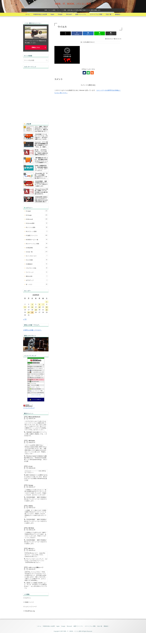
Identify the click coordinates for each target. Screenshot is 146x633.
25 (32, 312)
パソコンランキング (29, 408)
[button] (111, 33)
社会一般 (99, 626)
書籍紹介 (106, 626)
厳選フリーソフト (78, 626)
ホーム (39, 626)
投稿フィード (29, 602)
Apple (57, 626)
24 (28, 312)
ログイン (28, 598)
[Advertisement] (35, 93)
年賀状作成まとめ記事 (49, 626)
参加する (42, 396)
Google (63, 626)
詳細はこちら (36, 47)
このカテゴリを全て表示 (36, 394)
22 (46, 310)
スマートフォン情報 (90, 626)
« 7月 (25, 319)
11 (32, 307)
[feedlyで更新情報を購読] (88, 72)
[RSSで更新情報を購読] (92, 72)
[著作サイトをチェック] (84, 72)
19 (36, 310)
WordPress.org (30, 611)
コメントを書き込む (88, 85)
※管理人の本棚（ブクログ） (32, 330)
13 (39, 307)
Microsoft (69, 626)
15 (46, 307)
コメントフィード (31, 606)
